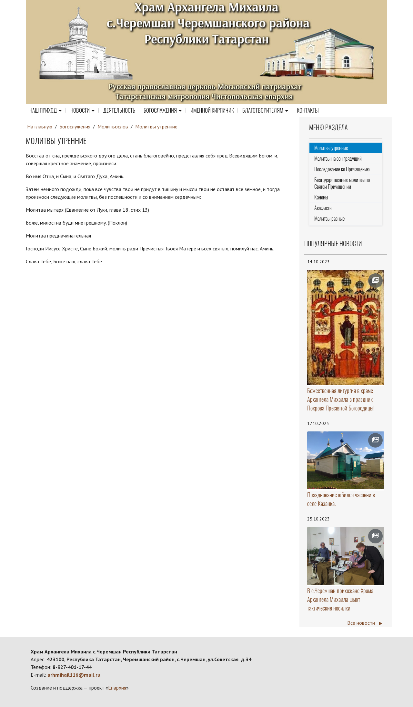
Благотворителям (262, 110)
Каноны (321, 197)
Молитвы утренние (156, 126)
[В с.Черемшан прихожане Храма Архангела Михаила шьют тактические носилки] (346, 556)
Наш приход (43, 110)
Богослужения (160, 110)
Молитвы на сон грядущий (338, 158)
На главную (39, 126)
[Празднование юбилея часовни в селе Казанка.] (346, 460)
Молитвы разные (329, 218)
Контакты (308, 110)
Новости (80, 110)
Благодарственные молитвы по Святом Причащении (342, 183)
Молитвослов (112, 126)
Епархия (117, 687)
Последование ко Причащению (342, 169)
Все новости (361, 623)
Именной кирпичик (212, 110)
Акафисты (323, 208)
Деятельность (119, 110)
